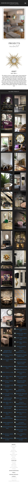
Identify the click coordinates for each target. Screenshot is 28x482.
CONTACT (14, 476)
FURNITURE (13, 460)
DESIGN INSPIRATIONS (14, 470)
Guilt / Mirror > (14, 73)
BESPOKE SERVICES (13, 474)
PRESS (13, 472)
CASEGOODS (13, 461)
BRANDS (13, 444)
